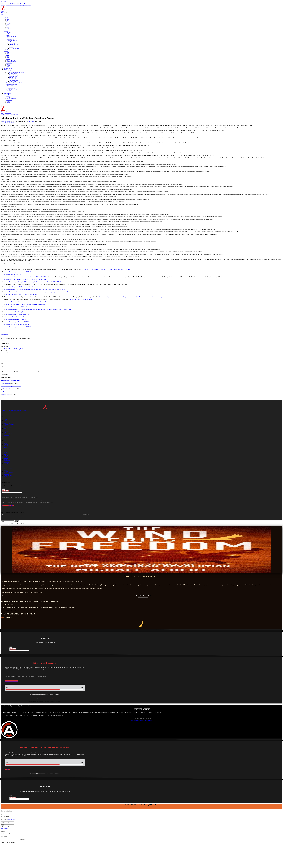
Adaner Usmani (6, 121)
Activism (8, 32)
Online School (9, 71)
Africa (7, 52)
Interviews (8, 27)
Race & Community (11, 41)
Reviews (8, 28)
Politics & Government (11, 40)
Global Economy (13, 77)
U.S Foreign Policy (13, 80)
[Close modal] (1, 814)
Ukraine (8, 64)
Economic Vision (13, 76)
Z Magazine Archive (11, 88)
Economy (8, 35)
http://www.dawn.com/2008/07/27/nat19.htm (16, 319)
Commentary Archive (11, 89)
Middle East (9, 63)
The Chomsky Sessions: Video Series (15, 82)
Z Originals (9, 29)
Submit (16, 521)
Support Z (8, 101)
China (7, 57)
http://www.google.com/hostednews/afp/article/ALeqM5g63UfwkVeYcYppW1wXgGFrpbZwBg (107, 269)
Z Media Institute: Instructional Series (15, 72)
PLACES (6, 51)
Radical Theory (13, 73)
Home (2, 113)
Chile (7, 56)
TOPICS (6, 31)
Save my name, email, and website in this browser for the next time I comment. (20, 371)
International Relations (11, 37)
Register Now (11, 819)
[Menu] (1, 105)
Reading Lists (9, 85)
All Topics (8, 49)
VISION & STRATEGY (9, 92)
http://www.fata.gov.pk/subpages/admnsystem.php (17, 314)
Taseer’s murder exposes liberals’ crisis (10, 380)
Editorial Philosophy (11, 98)
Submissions (9, 100)
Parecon (11, 47)
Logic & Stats (12, 81)
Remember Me (5, 826)
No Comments (31, 121)
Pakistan (16, 114)
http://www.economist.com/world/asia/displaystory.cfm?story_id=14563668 (29, 276)
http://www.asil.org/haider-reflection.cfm (15, 317)
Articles (8, 19)
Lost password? (4, 828)
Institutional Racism (14, 78)
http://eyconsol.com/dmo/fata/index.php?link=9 (14, 311)
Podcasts (8, 22)
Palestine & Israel (10, 60)
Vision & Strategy (10, 43)
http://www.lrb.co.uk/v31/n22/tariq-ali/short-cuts (80, 299)
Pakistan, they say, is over (7, 391)
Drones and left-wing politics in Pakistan (11, 386)
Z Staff (8, 96)
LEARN (6, 69)
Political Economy (13, 74)
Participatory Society (14, 44)
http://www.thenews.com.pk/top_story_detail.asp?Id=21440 (17, 271)
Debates (8, 25)
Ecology (8, 33)
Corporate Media (10, 39)
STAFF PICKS (7, 93)
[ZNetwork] (3, 10)
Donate (2, 11)
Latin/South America (11, 61)
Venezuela (8, 65)
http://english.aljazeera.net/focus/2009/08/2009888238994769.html (21, 294)
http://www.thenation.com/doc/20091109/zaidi (16, 306)
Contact (8, 102)
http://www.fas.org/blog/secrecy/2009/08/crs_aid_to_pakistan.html (19, 286)
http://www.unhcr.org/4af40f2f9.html (12, 274)
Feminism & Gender (11, 36)
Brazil (7, 55)
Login (11, 833)
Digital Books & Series (11, 84)
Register (23, 839)
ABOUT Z (6, 94)
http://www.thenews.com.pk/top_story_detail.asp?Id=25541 (17, 327)
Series (7, 24)
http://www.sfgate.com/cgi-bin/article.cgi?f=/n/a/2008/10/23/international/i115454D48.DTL (25, 279)
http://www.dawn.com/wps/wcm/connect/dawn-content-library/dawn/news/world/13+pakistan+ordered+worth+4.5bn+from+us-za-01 (35, 289)
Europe (8, 59)
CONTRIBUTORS (8, 68)
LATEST (6, 18)
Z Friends (8, 97)
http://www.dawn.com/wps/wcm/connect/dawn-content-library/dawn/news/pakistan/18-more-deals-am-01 (30, 301)
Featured (8, 23)
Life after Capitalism (14, 48)
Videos (8, 20)
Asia (7, 53)
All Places (8, 67)
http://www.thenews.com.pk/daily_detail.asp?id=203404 (17, 322)
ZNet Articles (8, 113)
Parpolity (11, 45)
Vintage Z (8, 90)
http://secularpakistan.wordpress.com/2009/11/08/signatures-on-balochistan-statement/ (25, 304)
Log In (2, 825)
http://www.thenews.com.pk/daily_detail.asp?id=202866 (17, 324)
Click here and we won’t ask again (46, 698)
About (2, 466)
